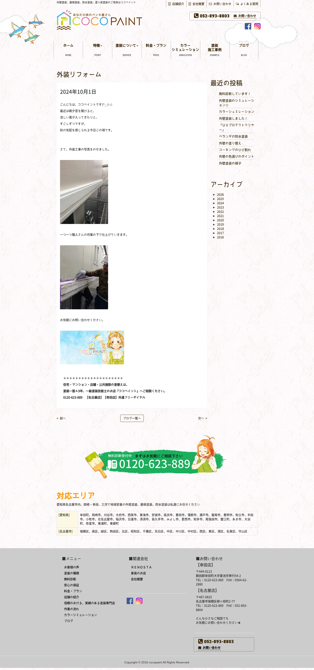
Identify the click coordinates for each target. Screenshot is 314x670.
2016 (218, 237)
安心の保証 (71, 585)
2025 (218, 198)
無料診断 (70, 579)
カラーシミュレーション (185, 50)
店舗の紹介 (71, 597)
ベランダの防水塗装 (233, 136)
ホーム (68, 50)
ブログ (244, 50)
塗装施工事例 (215, 50)
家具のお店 (138, 573)
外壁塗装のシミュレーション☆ (236, 103)
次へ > (202, 418)
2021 (218, 215)
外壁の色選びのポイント (236, 156)
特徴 (97, 50)
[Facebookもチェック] (248, 26)
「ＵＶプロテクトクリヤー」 (236, 127)
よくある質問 (248, 3)
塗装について (126, 50)
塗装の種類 (71, 573)
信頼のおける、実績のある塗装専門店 (89, 603)
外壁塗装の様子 (230, 163)
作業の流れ (71, 609)
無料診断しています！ (235, 93)
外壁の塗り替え (230, 143)
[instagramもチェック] (257, 26)
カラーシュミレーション (236, 111)
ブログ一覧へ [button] (132, 418)
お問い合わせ (221, 3)
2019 (218, 224)
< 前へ (61, 418)
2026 (218, 194)
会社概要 (197, 3)
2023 (218, 207)
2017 (218, 232)
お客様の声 (71, 567)
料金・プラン (156, 50)
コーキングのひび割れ (235, 149)
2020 (218, 220)
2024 (218, 203)
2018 (218, 228)
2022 (218, 211)
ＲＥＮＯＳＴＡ (141, 567)
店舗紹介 (177, 3)
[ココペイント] (157, 19)
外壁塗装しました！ (233, 118)
